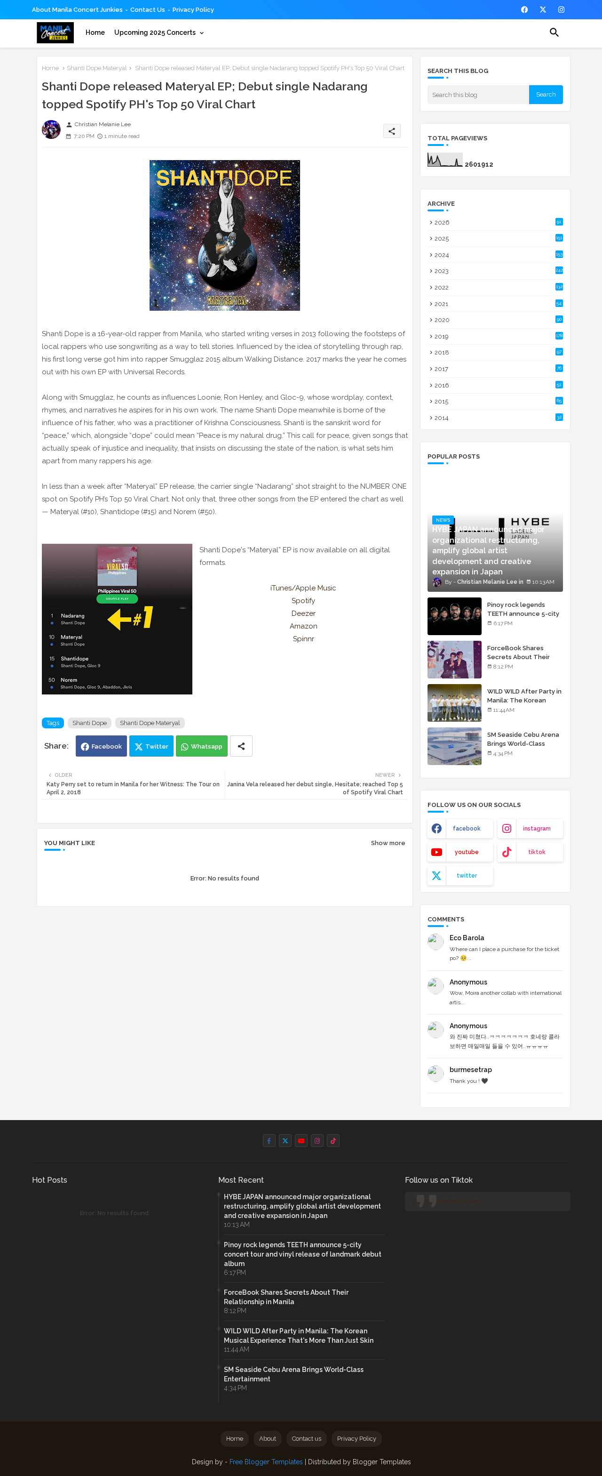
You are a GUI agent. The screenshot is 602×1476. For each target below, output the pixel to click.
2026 (498, 222)
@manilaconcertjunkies (446, 1201)
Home (95, 32)
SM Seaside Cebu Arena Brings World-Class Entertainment (523, 743)
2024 (498, 254)
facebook (467, 828)
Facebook (107, 746)
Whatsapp (206, 746)
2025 (498, 238)
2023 (499, 270)
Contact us (147, 9)
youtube (467, 852)
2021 (498, 303)
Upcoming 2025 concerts (155, 32)
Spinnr (303, 639)
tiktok (537, 852)
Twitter (156, 746)
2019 (498, 336)
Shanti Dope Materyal (97, 68)
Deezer (304, 613)
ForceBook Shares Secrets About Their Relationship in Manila (520, 657)
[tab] (95, 32)
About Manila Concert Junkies (77, 9)
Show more (388, 843)
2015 (498, 401)
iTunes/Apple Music (303, 588)
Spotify (303, 601)
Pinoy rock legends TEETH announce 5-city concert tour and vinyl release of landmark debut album (302, 1254)
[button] (554, 32)
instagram (537, 828)
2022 (498, 287)
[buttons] (525, 9)
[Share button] (241, 746)
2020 (498, 319)
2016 (498, 385)
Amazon (303, 626)
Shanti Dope (89, 722)
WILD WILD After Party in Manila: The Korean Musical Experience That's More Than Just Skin (298, 1335)
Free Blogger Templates (266, 1462)
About (267, 1438)
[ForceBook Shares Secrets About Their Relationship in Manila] (455, 659)
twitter (467, 875)
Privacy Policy (193, 9)
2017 (498, 368)
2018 (498, 352)
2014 (498, 417)
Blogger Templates (382, 1462)
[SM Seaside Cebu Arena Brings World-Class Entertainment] (455, 746)
